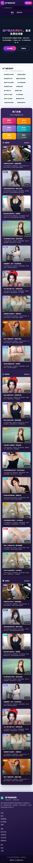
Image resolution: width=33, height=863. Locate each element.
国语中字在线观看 (9, 82)
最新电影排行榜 (8, 78)
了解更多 (23, 48)
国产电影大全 (7, 90)
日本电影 (3, 838)
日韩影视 (3, 835)
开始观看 (9, 48)
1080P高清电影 (21, 82)
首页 (12, 12)
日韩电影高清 (19, 86)
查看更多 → (27, 143)
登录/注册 (28, 3)
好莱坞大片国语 (8, 94)
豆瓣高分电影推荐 (20, 78)
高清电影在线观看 (9, 74)
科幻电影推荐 (19, 94)
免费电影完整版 (21, 74)
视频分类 (19, 12)
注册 (2, 851)
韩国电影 (3, 841)
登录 (2, 848)
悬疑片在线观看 (8, 98)
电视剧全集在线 (21, 102)
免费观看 (3, 819)
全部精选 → (27, 581)
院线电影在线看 (8, 86)
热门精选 (3, 822)
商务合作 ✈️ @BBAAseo (16, 860)
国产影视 (3, 832)
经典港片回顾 (18, 90)
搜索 (2, 825)
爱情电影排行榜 (20, 98)
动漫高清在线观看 (9, 102)
